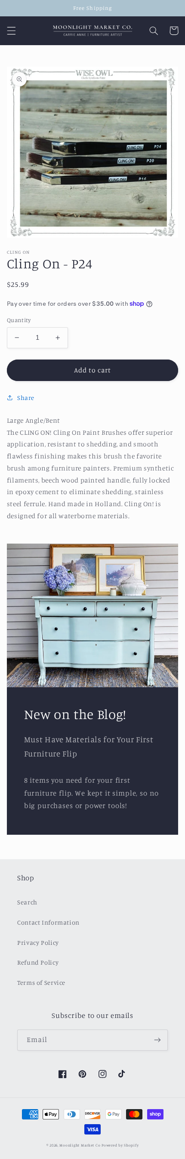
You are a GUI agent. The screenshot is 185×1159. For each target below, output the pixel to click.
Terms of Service (41, 982)
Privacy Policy (38, 942)
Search (27, 902)
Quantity (19, 320)
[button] (11, 30)
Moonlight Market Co (79, 1145)
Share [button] (25, 397)
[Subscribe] (157, 1040)
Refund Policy (38, 962)
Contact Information (48, 922)
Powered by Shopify (120, 1145)
